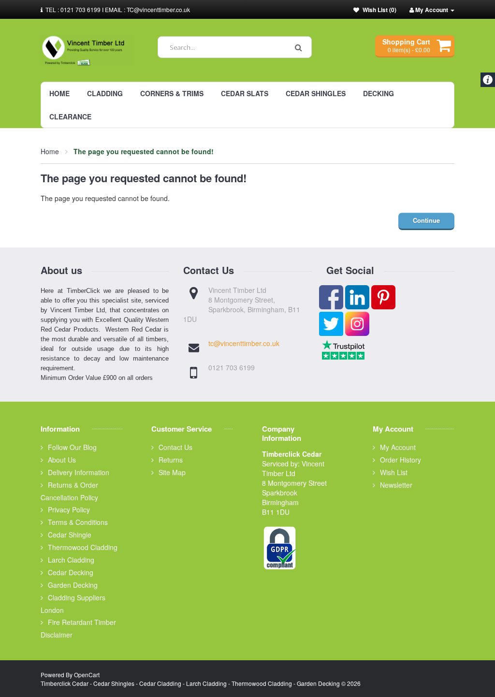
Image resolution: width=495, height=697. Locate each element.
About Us (62, 460)
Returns (171, 460)
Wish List (394, 472)
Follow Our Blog (72, 447)
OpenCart (87, 674)
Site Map (172, 472)
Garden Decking (73, 585)
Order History (400, 460)
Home (50, 151)
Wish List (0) (379, 9)
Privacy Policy (69, 509)
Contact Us (175, 447)
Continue (426, 220)
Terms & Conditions (78, 522)
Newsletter (396, 485)
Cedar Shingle (69, 534)
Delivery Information (78, 472)
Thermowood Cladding (82, 547)
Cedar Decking (70, 572)
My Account (398, 447)
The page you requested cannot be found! (143, 151)
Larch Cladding (71, 560)
